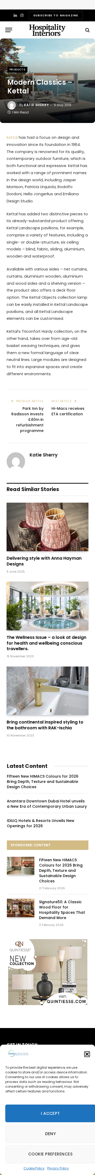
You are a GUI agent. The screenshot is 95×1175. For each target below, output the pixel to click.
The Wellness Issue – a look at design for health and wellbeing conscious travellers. (46, 643)
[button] (87, 1054)
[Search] (87, 30)
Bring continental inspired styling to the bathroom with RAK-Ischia (45, 725)
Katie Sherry (36, 105)
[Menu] (8, 30)
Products (17, 70)
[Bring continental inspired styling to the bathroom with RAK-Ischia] (47, 691)
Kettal (12, 137)
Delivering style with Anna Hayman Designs (44, 561)
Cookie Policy (34, 1168)
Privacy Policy (58, 1168)
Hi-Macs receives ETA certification (67, 411)
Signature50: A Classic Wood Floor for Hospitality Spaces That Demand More (62, 909)
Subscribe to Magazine (55, 15)
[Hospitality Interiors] (47, 30)
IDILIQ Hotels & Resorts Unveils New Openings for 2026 (40, 823)
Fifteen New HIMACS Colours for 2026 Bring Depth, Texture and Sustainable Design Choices (42, 781)
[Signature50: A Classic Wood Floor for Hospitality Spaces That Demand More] (20, 908)
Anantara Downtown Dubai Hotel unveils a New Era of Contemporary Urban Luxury (47, 803)
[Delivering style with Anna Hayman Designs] (47, 527)
